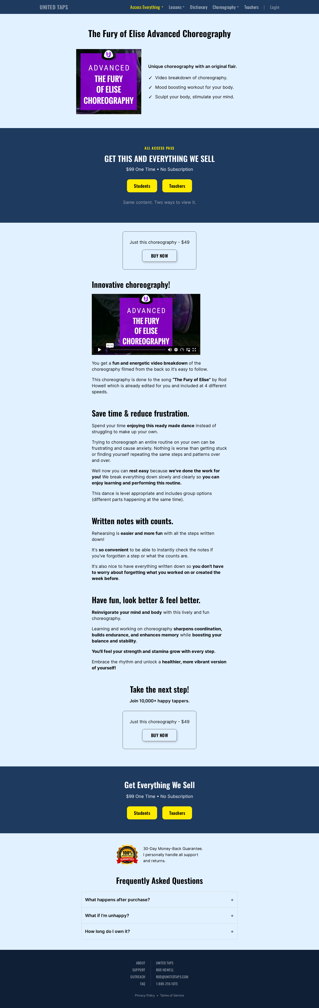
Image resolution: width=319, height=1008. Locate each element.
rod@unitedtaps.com (172, 976)
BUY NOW (159, 255)
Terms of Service (172, 995)
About (140, 962)
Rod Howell (165, 969)
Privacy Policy (145, 995)
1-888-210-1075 (167, 983)
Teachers (251, 7)
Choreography (224, 7)
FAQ (142, 983)
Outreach (137, 976)
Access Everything (145, 7)
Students (142, 186)
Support (138, 969)
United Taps (165, 962)
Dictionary (198, 7)
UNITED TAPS (54, 6)
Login (275, 7)
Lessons (175, 7)
